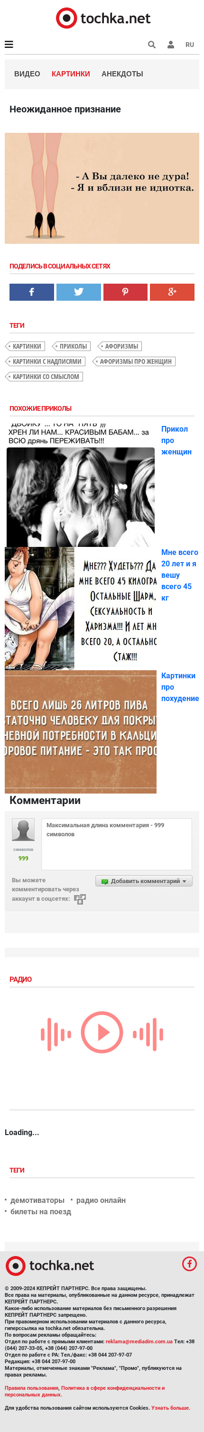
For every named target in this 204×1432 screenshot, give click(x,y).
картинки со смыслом (46, 376)
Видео (27, 74)
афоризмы (121, 346)
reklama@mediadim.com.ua (139, 1342)
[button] (170, 44)
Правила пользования (31, 1388)
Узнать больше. (170, 1408)
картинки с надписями (47, 361)
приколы (73, 346)
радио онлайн (101, 1200)
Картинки (71, 74)
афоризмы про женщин (136, 361)
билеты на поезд (40, 1211)
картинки (27, 346)
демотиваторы (37, 1200)
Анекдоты (122, 74)
